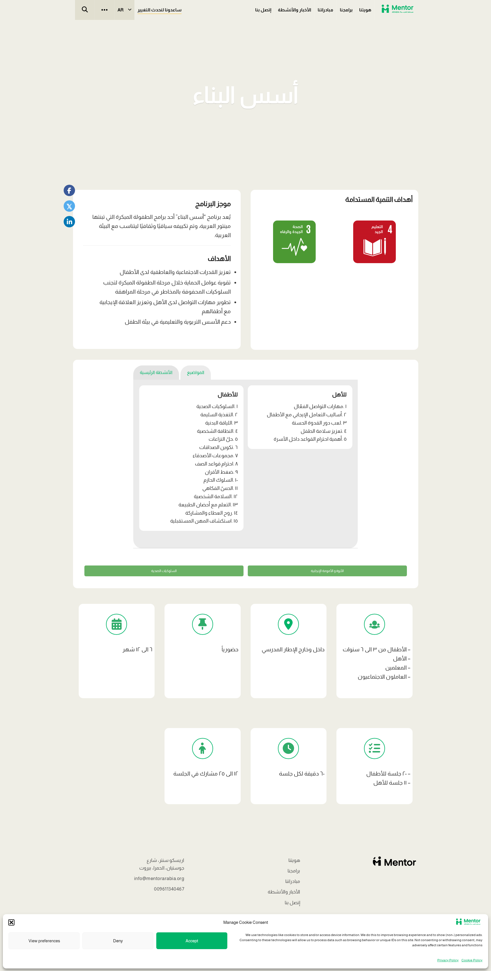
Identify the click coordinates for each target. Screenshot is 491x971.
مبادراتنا (325, 9)
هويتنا (365, 9)
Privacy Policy (448, 960)
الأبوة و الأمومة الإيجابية (327, 571)
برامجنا (346, 9)
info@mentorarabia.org (159, 878)
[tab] (195, 372)
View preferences (44, 940)
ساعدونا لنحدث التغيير (160, 9)
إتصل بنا (263, 9)
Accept (192, 940)
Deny (118, 940)
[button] (11, 922)
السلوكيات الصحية (164, 571)
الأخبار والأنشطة (294, 9)
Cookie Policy (471, 960)
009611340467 (169, 889)
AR (121, 9)
